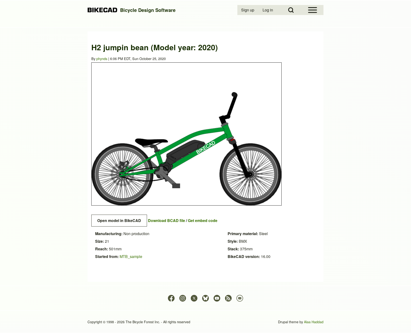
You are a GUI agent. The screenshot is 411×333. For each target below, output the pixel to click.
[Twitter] (194, 298)
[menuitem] (248, 10)
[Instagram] (182, 298)
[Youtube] (217, 298)
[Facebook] (171, 298)
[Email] (240, 298)
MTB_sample (131, 256)
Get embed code (202, 220)
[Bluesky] (205, 298)
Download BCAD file (166, 220)
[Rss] (228, 298)
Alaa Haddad (313, 321)
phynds (101, 58)
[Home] (102, 10)
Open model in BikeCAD (119, 220)
